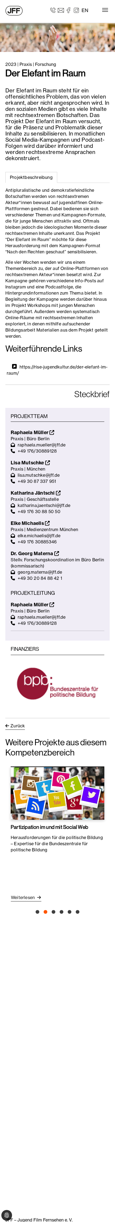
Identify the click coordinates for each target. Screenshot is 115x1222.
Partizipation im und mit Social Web (49, 827)
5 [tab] (69, 912)
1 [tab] (37, 912)
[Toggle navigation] (105, 9)
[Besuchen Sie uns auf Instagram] (76, 10)
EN (85, 10)
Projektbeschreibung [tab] (31, 177)
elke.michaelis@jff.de (39, 535)
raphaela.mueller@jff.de (42, 445)
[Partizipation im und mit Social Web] (57, 793)
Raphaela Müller (30, 432)
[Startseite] (14, 10)
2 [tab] (45, 912)
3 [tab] (53, 912)
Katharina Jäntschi (33, 493)
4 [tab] (61, 912)
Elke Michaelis (28, 523)
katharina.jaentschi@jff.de (44, 505)
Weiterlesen (23, 897)
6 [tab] (77, 912)
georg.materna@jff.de (40, 572)
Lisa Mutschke (28, 463)
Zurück (17, 725)
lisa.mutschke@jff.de (39, 475)
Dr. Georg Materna (32, 553)
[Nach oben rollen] (103, 1210)
